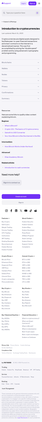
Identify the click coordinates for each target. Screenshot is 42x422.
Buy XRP (5, 300)
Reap (32, 377)
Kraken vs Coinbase (29, 337)
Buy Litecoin (6, 308)
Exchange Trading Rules (20, 353)
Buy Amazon (26, 300)
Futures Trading (7, 230)
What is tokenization (29, 329)
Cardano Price (7, 271)
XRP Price (5, 268)
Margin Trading (7, 227)
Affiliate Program (28, 236)
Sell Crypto (5, 224)
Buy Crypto (6, 222)
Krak (3, 384)
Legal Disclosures (22, 418)
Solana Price (6, 273)
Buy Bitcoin (5, 292)
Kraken (4, 370)
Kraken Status (27, 241)
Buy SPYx (5, 327)
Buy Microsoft (27, 306)
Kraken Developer (28, 230)
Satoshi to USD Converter (15, 132)
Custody (17, 384)
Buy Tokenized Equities (11, 315)
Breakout (26, 370)
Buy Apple (25, 297)
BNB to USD (26, 268)
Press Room (26, 233)
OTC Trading (6, 233)
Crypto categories (8, 279)
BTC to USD (26, 260)
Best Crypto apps (28, 332)
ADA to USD (26, 276)
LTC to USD (26, 282)
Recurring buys (7, 244)
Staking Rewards (8, 241)
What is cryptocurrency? (30, 318)
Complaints (26, 247)
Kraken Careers (27, 224)
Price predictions (7, 282)
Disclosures (32, 353)
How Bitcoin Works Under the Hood (19, 146)
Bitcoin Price (6, 260)
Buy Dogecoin (6, 297)
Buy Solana (5, 306)
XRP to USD (26, 265)
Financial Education (29, 315)
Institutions (6, 236)
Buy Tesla (25, 295)
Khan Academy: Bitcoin (14, 157)
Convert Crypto (28, 256)
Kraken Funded (7, 250)
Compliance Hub (7, 350)
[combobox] (20, 13)
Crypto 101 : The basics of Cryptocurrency (22, 129)
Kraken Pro (10, 370)
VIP (31, 370)
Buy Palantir (26, 303)
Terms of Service (7, 353)
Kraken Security (27, 222)
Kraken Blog (26, 227)
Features (5, 218)
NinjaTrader (18, 370)
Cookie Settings (25, 345)
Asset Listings (27, 238)
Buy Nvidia (25, 292)
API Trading (6, 238)
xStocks (16, 377)
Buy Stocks (26, 288)
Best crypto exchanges (30, 334)
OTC (12, 384)
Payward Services (7, 377)
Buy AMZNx (6, 330)
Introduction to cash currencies (17, 167)
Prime (7, 384)
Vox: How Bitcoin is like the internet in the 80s (22, 136)
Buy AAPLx (5, 324)
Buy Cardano (6, 303)
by (6, 363)
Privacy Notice (14, 345)
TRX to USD (26, 279)
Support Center (27, 244)
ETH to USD (26, 262)
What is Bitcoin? (11, 126)
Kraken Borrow (7, 247)
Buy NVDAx (6, 318)
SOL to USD (26, 271)
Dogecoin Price (7, 265)
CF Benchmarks (25, 377)
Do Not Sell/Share (7, 348)
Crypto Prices (7, 256)
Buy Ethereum (6, 295)
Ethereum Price (7, 262)
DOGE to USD (27, 273)
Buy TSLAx (5, 321)
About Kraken (27, 218)
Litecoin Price (6, 276)
